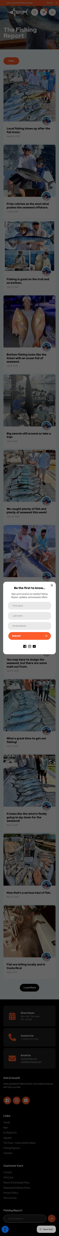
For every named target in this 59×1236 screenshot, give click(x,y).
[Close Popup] (52, 585)
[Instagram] (29, 646)
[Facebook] (24, 646)
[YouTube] (34, 646)
